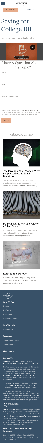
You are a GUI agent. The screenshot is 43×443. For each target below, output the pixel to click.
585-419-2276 (32, 10)
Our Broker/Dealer (10, 318)
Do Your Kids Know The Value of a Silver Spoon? (21, 225)
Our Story (6, 306)
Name (3, 72)
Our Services (8, 329)
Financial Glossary (9, 344)
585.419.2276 (23, 363)
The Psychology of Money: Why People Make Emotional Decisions (21, 173)
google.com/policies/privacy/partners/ (16, 420)
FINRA (5, 387)
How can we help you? (10, 96)
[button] (10, 10)
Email (3, 84)
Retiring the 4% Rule (15, 273)
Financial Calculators (11, 340)
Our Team (7, 310)
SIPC (10, 387)
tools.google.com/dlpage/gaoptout (15, 424)
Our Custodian (8, 314)
